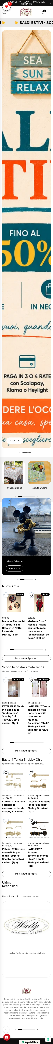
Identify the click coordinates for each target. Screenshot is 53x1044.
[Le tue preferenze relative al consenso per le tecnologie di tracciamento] (48, 1039)
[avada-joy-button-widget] (6, 1037)
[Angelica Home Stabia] (26, 12)
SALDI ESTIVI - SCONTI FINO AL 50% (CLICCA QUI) (26, 3)
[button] (4, 12)
